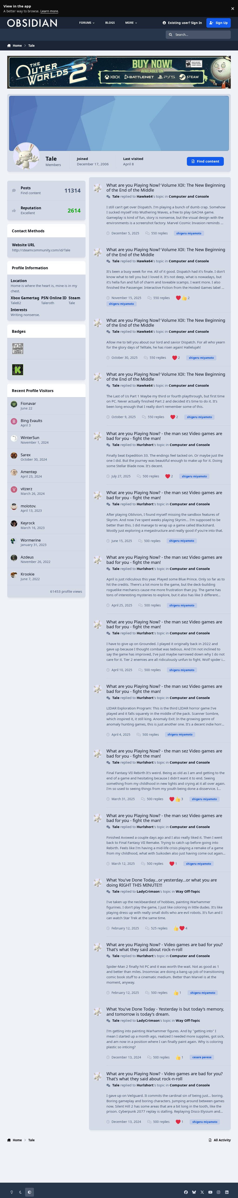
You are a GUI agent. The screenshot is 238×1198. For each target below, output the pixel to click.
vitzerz (26, 488)
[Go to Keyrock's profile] (14, 523)
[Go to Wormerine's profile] (14, 541)
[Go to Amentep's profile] (14, 472)
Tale (115, 196)
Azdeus (27, 557)
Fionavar (28, 403)
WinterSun (30, 437)
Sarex (26, 454)
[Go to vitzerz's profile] (14, 489)
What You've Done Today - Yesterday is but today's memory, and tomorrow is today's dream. (165, 1011)
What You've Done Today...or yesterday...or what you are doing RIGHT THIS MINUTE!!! (161, 882)
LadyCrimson (148, 891)
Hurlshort (145, 444)
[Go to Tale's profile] (97, 188)
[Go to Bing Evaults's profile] (14, 421)
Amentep (29, 471)
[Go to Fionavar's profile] (14, 404)
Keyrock (28, 523)
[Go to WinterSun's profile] (14, 438)
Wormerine (31, 540)
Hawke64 (145, 196)
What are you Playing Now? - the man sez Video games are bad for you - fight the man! (164, 436)
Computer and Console (189, 196)
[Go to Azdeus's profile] (14, 558)
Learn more (9, 8)
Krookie (27, 574)
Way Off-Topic (188, 891)
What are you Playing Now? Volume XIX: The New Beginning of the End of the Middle (165, 187)
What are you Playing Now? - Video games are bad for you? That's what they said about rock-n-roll (164, 947)
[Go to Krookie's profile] (14, 575)
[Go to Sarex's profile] (14, 455)
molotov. (28, 506)
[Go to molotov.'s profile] (14, 506)
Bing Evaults (31, 420)
